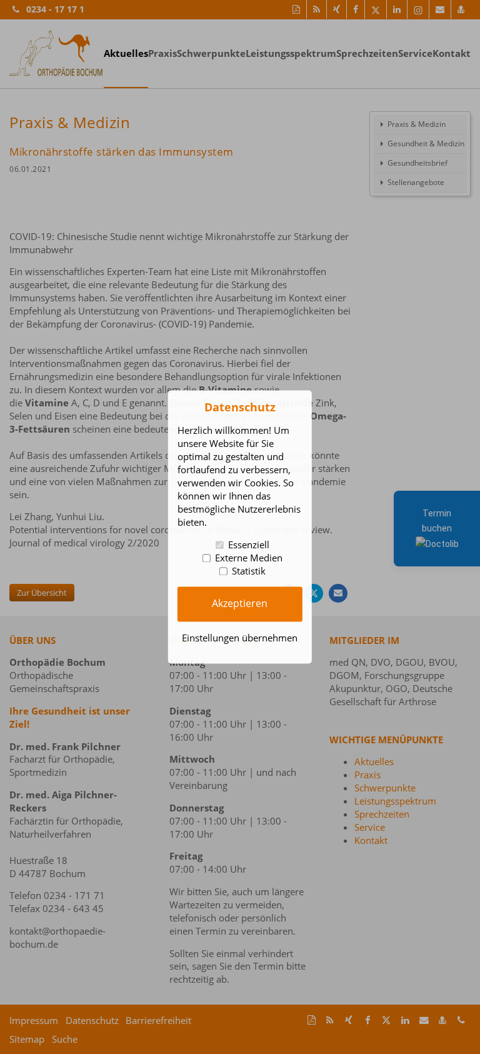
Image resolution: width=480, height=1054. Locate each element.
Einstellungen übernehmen (240, 638)
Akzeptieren (240, 604)
